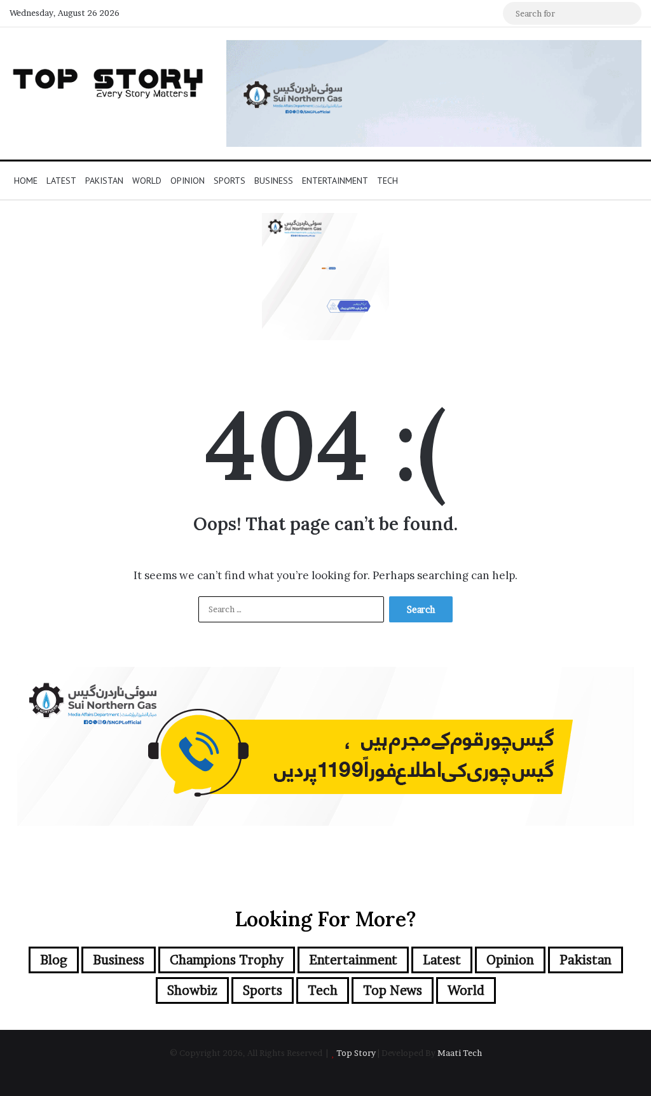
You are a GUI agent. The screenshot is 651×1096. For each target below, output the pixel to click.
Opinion (187, 180)
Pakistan (104, 180)
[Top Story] (108, 80)
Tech (387, 180)
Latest (61, 180)
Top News (392, 990)
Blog (53, 960)
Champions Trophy (227, 960)
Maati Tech (459, 1053)
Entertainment (335, 180)
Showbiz (192, 990)
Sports (229, 180)
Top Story (356, 1053)
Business (273, 180)
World (146, 180)
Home (26, 180)
